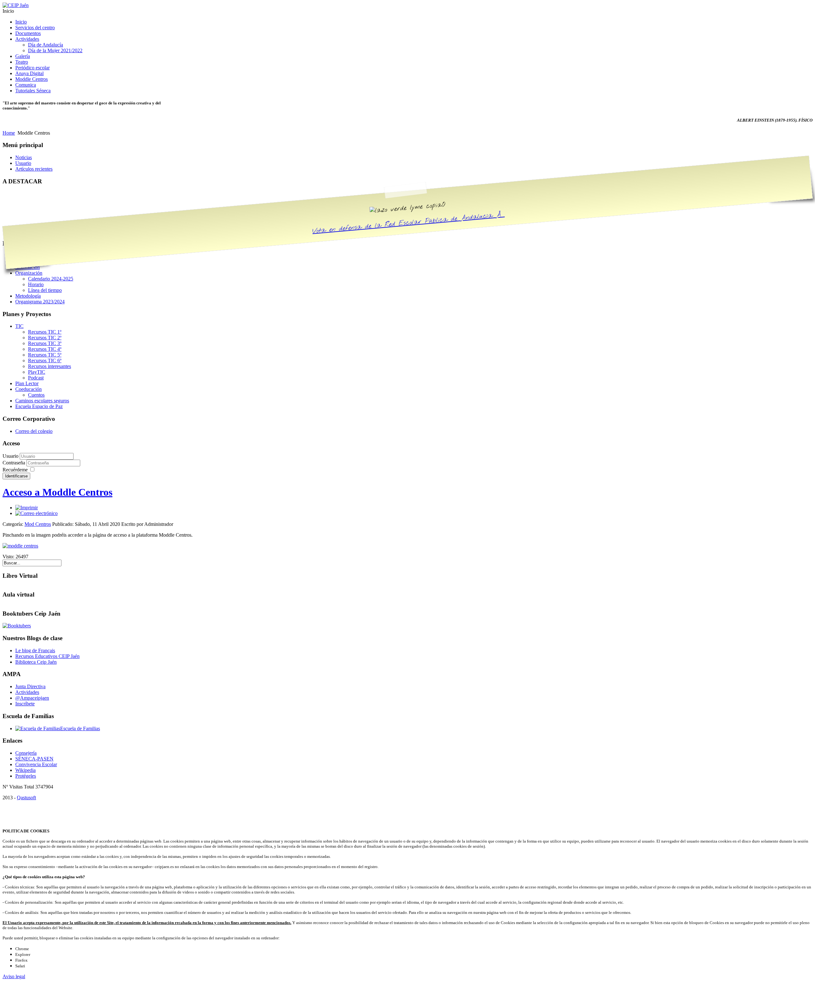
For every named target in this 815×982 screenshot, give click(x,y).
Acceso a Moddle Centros (57, 492)
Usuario (10, 456)
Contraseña (14, 462)
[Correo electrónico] (36, 513)
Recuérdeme (15, 469)
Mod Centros (38, 524)
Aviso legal (14, 976)
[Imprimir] (26, 507)
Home (9, 133)
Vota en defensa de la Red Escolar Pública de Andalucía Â (408, 223)
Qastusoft (26, 797)
